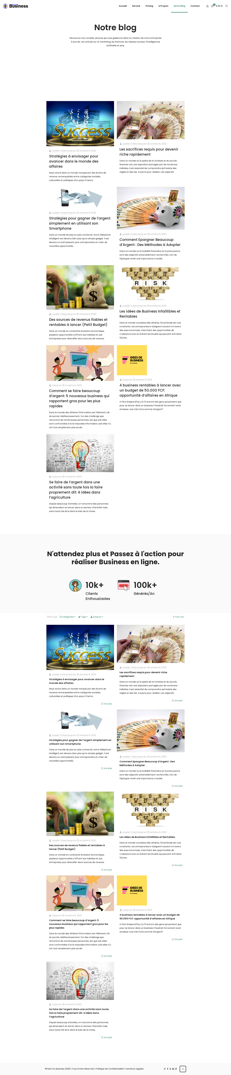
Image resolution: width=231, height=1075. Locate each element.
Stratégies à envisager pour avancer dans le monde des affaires (73, 161)
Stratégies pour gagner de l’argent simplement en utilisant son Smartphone (79, 223)
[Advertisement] (115, 75)
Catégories (68, 616)
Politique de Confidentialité (110, 1068)
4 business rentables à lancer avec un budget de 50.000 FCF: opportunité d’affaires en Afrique (150, 390)
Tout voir (179, 616)
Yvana (55, 385)
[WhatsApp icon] (165, 1068)
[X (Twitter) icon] (170, 1068)
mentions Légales (134, 1068)
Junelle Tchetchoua (62, 150)
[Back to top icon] (183, 1069)
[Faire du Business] (15, 6)
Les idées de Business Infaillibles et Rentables (147, 837)
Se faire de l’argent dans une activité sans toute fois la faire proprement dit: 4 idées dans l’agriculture (79, 1012)
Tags (83, 616)
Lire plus (108, 703)
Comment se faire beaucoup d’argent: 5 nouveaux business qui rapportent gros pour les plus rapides (78, 924)
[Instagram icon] (176, 1068)
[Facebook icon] (168, 1068)
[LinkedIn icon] (173, 1068)
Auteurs (97, 616)
